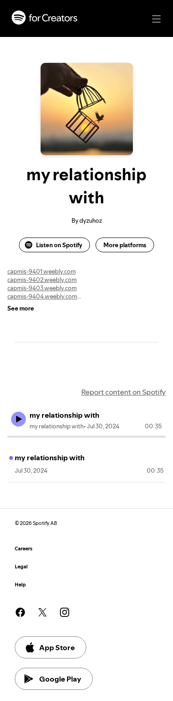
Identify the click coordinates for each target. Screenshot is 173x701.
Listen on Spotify (59, 245)
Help (20, 584)
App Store (57, 647)
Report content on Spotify (123, 392)
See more (20, 308)
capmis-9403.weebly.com (42, 288)
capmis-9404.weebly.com (42, 296)
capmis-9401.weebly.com (41, 271)
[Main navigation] (156, 18)
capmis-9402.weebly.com (42, 279)
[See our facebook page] (20, 612)
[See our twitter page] (42, 612)
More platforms (124, 245)
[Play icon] (18, 419)
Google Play (60, 679)
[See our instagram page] (64, 612)
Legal (21, 566)
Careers (23, 548)
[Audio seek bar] (86, 437)
